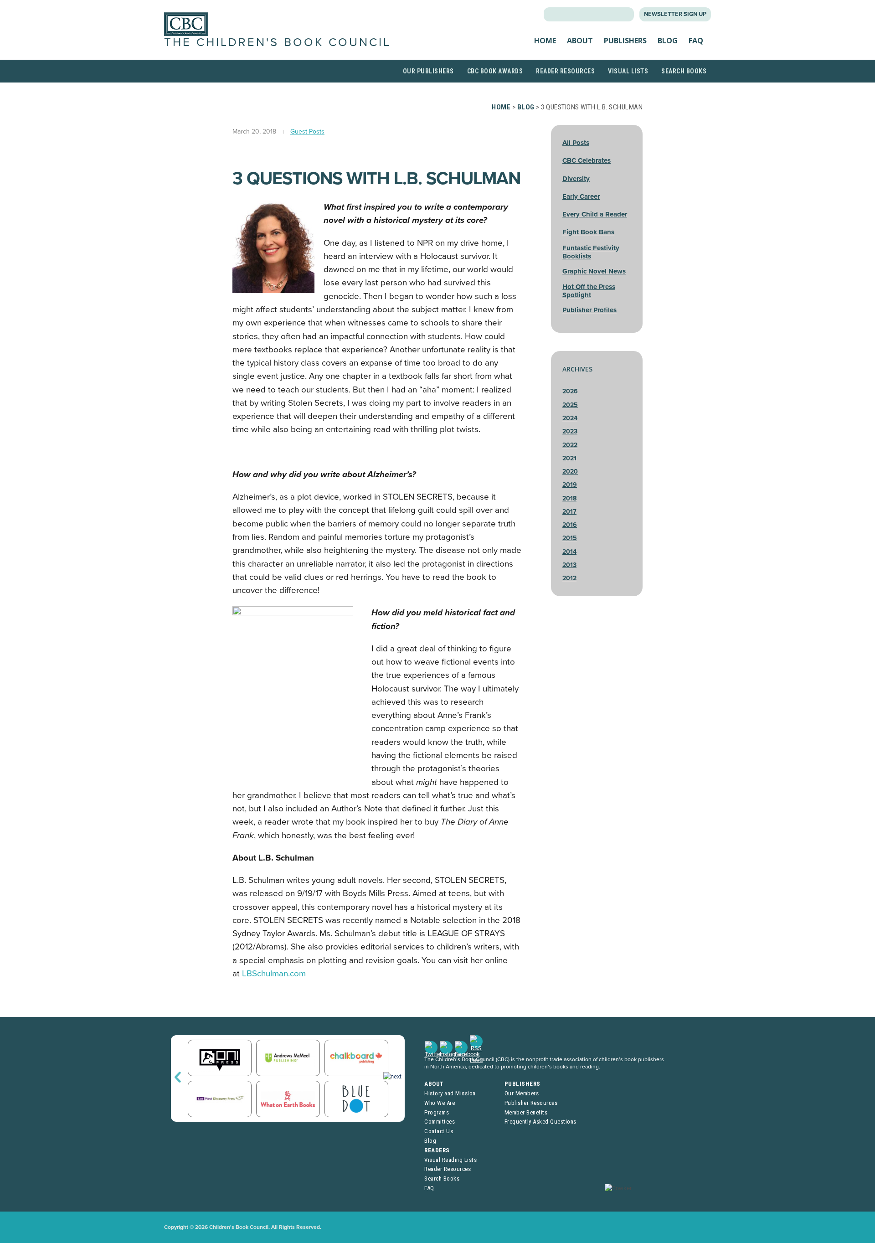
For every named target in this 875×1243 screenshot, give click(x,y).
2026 (570, 391)
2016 (569, 525)
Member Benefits (526, 1112)
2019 (569, 485)
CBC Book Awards (495, 71)
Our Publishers (428, 71)
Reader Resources (565, 71)
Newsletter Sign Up (675, 14)
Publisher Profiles (589, 310)
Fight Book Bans (588, 232)
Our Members (521, 1093)
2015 (569, 538)
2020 (570, 471)
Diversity (576, 179)
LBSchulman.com (274, 974)
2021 (569, 458)
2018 (569, 498)
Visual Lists (628, 71)
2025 (570, 405)
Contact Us (438, 1131)
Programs (436, 1112)
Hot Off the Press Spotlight (588, 291)
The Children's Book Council (277, 42)
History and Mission (450, 1093)
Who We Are (439, 1102)
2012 (569, 578)
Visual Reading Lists (450, 1159)
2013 (569, 565)
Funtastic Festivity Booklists (590, 252)
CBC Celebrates (586, 160)
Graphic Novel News (594, 271)
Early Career (581, 196)
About (580, 41)
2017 (569, 512)
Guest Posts (307, 131)
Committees (439, 1121)
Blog (668, 41)
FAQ (696, 41)
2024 (569, 418)
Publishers (625, 41)
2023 (569, 431)
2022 (569, 445)
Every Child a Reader (594, 214)
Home (545, 41)
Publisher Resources (531, 1102)
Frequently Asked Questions (540, 1121)
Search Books (683, 71)
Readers (437, 1150)
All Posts (575, 143)
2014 (569, 552)
